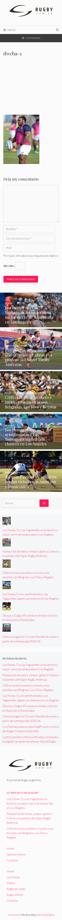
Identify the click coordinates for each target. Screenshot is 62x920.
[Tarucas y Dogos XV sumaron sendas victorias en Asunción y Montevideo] (31, 489)
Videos (11, 883)
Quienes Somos (16, 854)
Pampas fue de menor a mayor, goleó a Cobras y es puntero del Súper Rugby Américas (29, 818)
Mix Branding (28, 914)
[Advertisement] (31, 87)
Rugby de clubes (16, 889)
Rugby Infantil (15, 895)
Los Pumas (13, 877)
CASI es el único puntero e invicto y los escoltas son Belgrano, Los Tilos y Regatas (30, 833)
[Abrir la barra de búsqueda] (57, 30)
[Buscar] (44, 503)
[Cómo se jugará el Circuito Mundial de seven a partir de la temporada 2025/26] (6, 629)
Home (10, 848)
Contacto (12, 860)
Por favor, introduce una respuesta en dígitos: (30, 255)
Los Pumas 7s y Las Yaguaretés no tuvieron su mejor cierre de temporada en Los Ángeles (30, 803)
